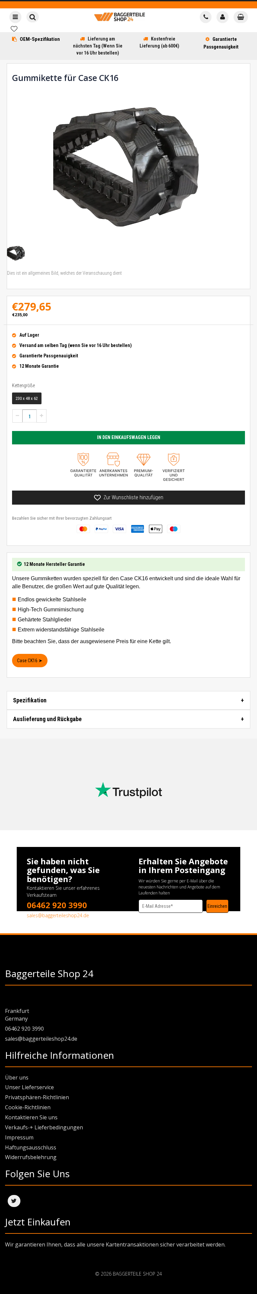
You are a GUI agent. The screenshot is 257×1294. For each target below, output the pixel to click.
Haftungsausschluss (30, 1147)
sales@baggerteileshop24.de (58, 915)
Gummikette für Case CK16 (65, 77)
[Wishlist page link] (14, 28)
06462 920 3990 (57, 905)
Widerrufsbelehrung (31, 1157)
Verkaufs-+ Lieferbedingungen (44, 1127)
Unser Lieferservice (29, 1087)
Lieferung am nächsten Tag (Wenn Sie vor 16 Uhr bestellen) (97, 46)
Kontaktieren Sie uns (31, 1117)
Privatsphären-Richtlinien (37, 1097)
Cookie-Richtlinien (28, 1107)
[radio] (26, 399)
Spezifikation (30, 700)
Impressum (19, 1137)
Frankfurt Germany (17, 1014)
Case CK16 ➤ (29, 660)
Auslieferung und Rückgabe (47, 718)
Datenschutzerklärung (158, 916)
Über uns (16, 1077)
